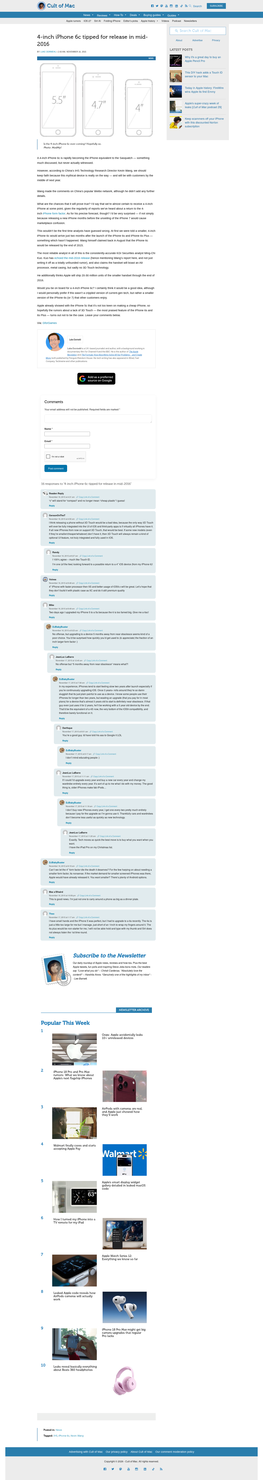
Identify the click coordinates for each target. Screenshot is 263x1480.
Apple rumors (73, 21)
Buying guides (152, 15)
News (86, 15)
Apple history (148, 21)
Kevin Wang (77, 1436)
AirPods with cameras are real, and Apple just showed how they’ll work (122, 1112)
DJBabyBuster (60, 626)
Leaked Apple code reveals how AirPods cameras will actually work (74, 1296)
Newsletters (190, 21)
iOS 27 (87, 21)
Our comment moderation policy (174, 1451)
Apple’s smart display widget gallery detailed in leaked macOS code (124, 1185)
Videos (165, 21)
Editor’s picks (130, 21)
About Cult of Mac (141, 1451)
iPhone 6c (64, 1436)
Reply (52, 505)
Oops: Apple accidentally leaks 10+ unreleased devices (122, 1036)
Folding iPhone (112, 21)
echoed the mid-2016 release (72, 258)
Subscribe (216, 6)
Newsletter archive (134, 1010)
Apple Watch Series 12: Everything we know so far (120, 1258)
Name (48, 429)
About (179, 40)
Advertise (197, 40)
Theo (51, 913)
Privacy (216, 40)
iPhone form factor (54, 213)
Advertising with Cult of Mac (86, 1451)
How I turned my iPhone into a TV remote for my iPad (74, 1221)
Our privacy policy (117, 1451)
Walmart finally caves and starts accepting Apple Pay (74, 1147)
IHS (55, 1436)
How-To (118, 15)
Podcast (176, 21)
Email (48, 441)
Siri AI (97, 21)
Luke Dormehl (48, 52)
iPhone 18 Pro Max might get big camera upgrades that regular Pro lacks (124, 1333)
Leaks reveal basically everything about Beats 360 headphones (75, 1368)
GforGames (50, 323)
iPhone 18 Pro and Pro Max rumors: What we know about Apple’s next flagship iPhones (73, 1075)
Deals (133, 15)
